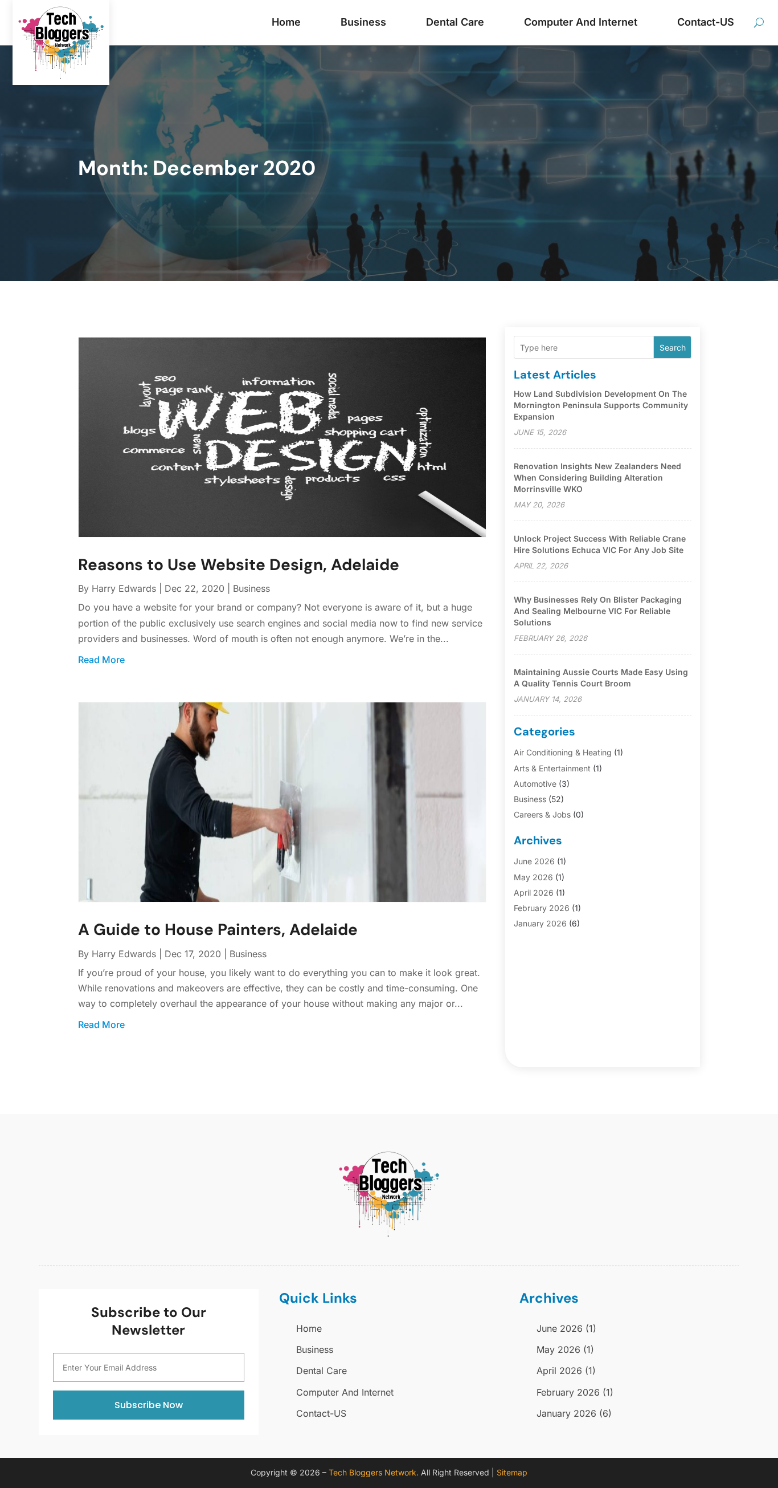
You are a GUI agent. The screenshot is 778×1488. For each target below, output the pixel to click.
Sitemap (512, 1472)
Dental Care (455, 22)
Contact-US (705, 22)
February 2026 (542, 908)
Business (363, 22)
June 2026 (534, 861)
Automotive (535, 783)
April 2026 (534, 892)
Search (673, 347)
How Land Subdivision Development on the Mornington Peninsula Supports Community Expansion (601, 405)
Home (286, 22)
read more (101, 659)
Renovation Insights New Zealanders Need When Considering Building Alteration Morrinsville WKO (597, 477)
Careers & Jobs (542, 814)
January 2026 (540, 923)
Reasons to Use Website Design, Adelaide (238, 564)
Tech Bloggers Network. (374, 1472)
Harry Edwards (124, 588)
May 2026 (533, 877)
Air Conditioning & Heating (563, 752)
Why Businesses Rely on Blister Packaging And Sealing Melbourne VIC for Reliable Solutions (598, 611)
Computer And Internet (580, 22)
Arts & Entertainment (552, 768)
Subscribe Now (148, 1405)
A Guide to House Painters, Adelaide (218, 929)
